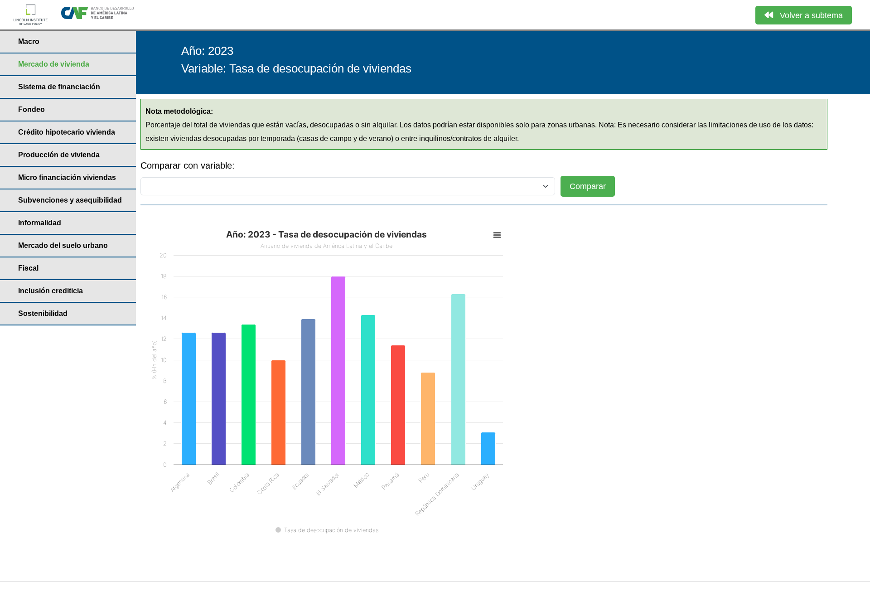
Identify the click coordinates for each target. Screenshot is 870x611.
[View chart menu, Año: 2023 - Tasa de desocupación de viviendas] (497, 235)
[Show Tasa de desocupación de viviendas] (327, 530)
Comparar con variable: (187, 165)
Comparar (588, 186)
